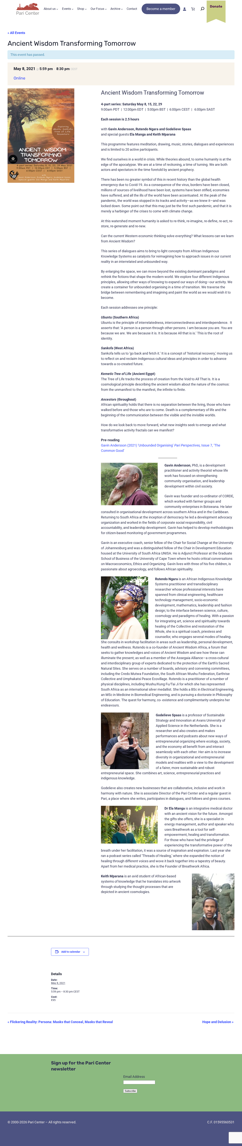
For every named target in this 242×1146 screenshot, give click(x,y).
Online (19, 78)
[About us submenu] (57, 9)
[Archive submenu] (122, 9)
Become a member (161, 9)
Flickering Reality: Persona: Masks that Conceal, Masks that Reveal (60, 1022)
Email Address (134, 1077)
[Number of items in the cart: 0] (193, 9)
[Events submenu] (73, 9)
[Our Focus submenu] (106, 9)
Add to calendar (70, 951)
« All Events (16, 33)
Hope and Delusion (217, 1022)
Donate (216, 6)
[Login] (184, 9)
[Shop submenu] (86, 9)
